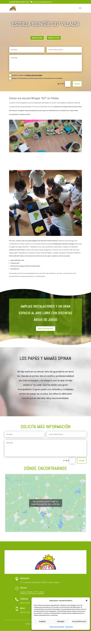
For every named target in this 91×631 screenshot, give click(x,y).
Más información (45, 328)
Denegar (60, 621)
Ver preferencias (79, 621)
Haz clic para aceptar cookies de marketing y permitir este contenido (45, 502)
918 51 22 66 (37, 38)
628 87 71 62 (53, 38)
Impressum (69, 627)
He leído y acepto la (27, 75)
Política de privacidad (56, 627)
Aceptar (42, 621)
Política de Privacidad (34, 75)
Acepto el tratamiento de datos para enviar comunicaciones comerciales (37, 78)
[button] (86, 600)
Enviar (77, 84)
